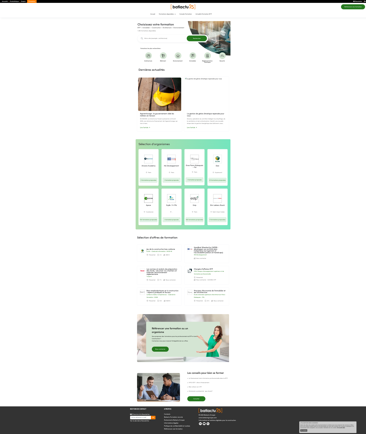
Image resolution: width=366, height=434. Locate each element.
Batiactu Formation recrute (173, 417)
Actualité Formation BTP (204, 14)
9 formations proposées (217, 219)
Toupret (149, 276)
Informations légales (171, 423)
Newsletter (358, 1)
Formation (31, 1)
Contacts (167, 414)
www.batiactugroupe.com (208, 418)
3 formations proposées (148, 180)
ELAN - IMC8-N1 (159, 251)
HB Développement (200, 255)
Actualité (5, 1)
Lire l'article (144, 127)
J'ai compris (304, 430)
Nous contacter (160, 349)
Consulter (196, 399)
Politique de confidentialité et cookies (177, 426)
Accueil (152, 14)
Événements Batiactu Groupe (174, 420)
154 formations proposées (148, 219)
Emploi (23, 1)
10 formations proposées (217, 180)
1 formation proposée (171, 180)
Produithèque (14, 1)
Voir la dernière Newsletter (139, 421)
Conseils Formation (185, 14)
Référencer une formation (353, 7)
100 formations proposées (194, 219)
